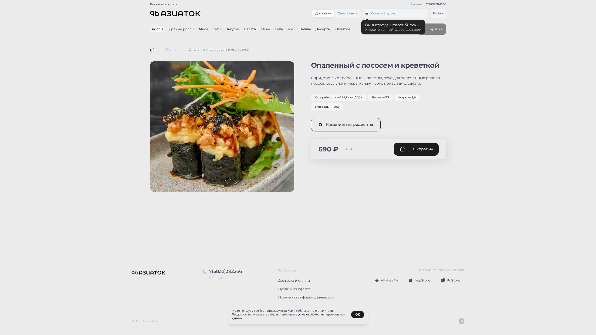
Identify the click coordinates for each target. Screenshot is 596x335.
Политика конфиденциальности (306, 297)
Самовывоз (347, 13)
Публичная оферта (294, 289)
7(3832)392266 (436, 4)
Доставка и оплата (163, 4)
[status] (298, 314)
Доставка (323, 13)
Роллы (171, 49)
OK (357, 314)
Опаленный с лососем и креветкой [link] (219, 49)
